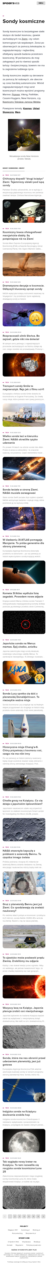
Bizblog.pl (36, 1230)
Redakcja (37, 1242)
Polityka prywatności (33, 1245)
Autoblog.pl (25, 1230)
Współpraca (26, 1242)
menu (41, 3)
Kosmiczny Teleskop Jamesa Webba (22, 102)
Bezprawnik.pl (31, 1233)
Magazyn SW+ (13, 1230)
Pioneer (16, 94)
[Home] (11, 3)
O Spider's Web (13, 1242)
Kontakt (9, 1245)
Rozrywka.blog (17, 1233)
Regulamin (19, 1245)
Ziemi (24, 39)
